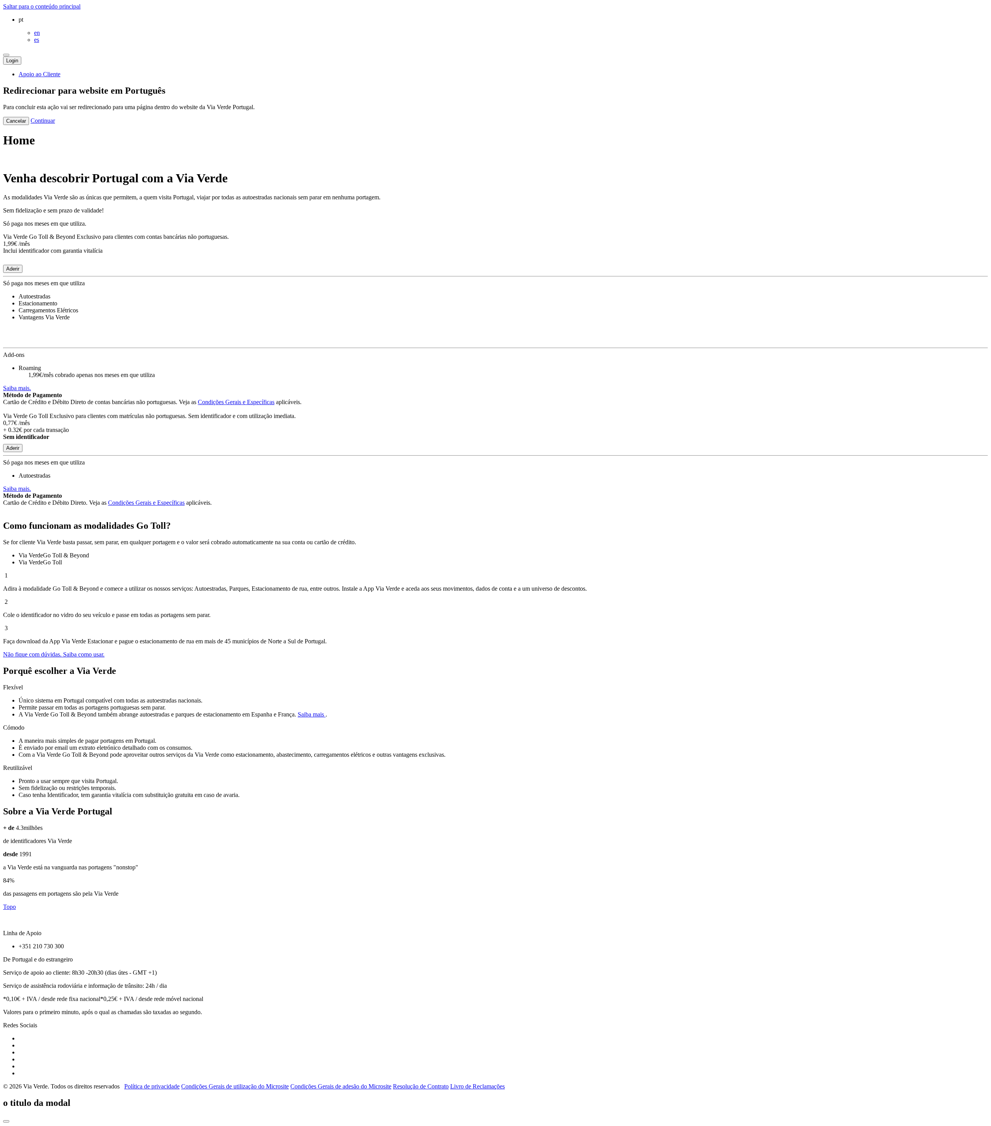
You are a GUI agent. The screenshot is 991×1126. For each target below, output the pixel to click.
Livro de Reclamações (477, 1086)
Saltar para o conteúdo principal (42, 6)
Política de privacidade (152, 1086)
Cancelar (16, 121)
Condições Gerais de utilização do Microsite (235, 1086)
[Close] (6, 1121)
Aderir (12, 269)
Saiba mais (312, 714)
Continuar (43, 120)
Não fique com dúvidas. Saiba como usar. (54, 654)
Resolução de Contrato (421, 1086)
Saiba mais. (17, 388)
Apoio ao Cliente (39, 74)
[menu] (6, 55)
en (37, 32)
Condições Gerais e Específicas (236, 402)
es (36, 39)
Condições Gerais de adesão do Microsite (340, 1086)
